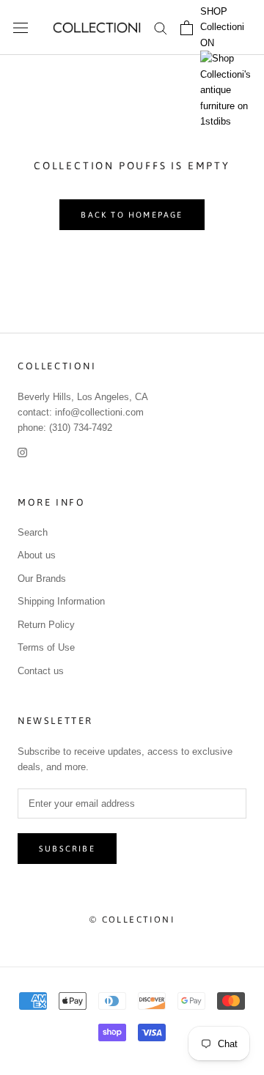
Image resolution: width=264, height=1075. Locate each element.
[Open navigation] (20, 27)
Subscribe (67, 848)
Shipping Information (61, 601)
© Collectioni (132, 920)
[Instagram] (22, 451)
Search (33, 532)
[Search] (160, 27)
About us (37, 555)
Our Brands (42, 578)
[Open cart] (186, 28)
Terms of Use (46, 647)
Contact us (41, 670)
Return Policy (46, 624)
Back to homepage (132, 214)
